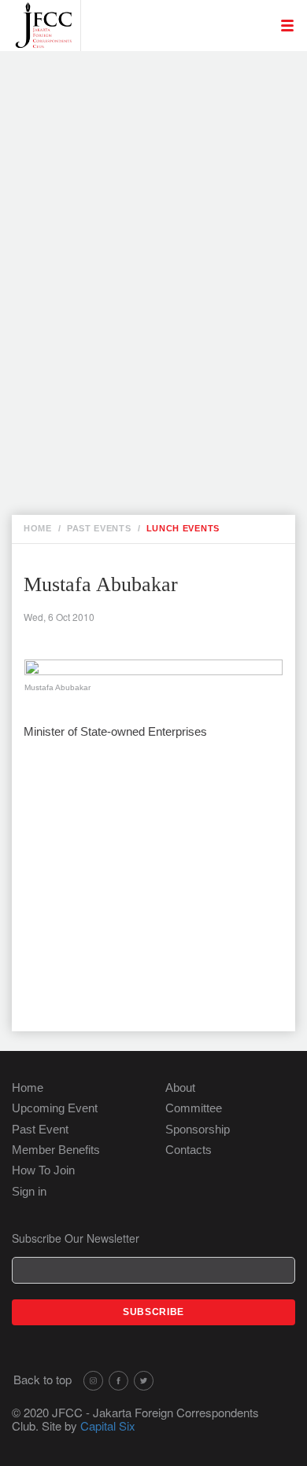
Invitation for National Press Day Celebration (158, 130)
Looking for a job (149, 72)
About (180, 1087)
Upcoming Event (55, 1108)
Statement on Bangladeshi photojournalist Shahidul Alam (165, 463)
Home (27, 1087)
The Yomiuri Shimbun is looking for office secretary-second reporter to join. (163, 171)
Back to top (42, 1379)
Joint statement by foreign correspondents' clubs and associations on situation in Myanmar (155, 277)
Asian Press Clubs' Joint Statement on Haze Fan (165, 325)
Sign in (29, 1191)
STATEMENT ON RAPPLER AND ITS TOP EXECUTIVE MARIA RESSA (168, 366)
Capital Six (107, 1425)
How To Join (43, 1170)
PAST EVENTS (99, 528)
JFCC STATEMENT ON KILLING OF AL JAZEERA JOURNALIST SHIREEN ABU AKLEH (165, 220)
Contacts (188, 1149)
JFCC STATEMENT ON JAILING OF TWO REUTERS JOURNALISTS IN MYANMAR (157, 415)
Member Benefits (56, 1149)
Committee (193, 1108)
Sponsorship (197, 1129)
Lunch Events (183, 528)
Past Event (40, 1129)
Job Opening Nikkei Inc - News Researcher (156, 97)
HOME (38, 528)
